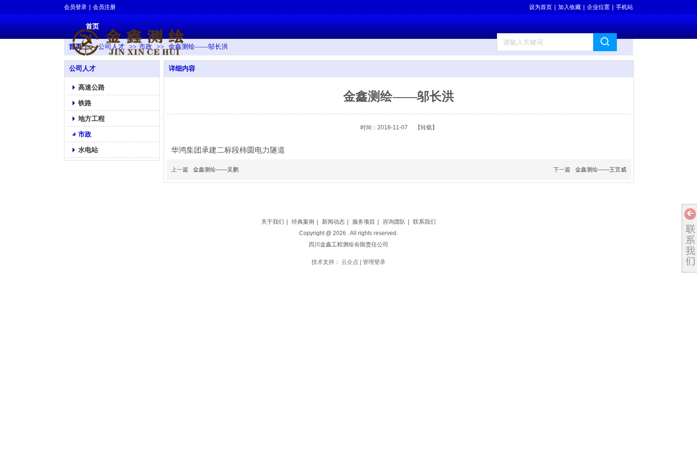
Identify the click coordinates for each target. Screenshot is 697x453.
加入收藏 (569, 7)
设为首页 (540, 7)
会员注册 (104, 7)
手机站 (624, 7)
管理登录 (374, 262)
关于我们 (272, 221)
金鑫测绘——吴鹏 (215, 169)
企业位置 (598, 7)
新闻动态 (333, 221)
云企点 (349, 262)
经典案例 (303, 221)
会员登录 (75, 7)
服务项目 (363, 221)
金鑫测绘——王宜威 (600, 169)
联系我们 (424, 221)
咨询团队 (394, 221)
